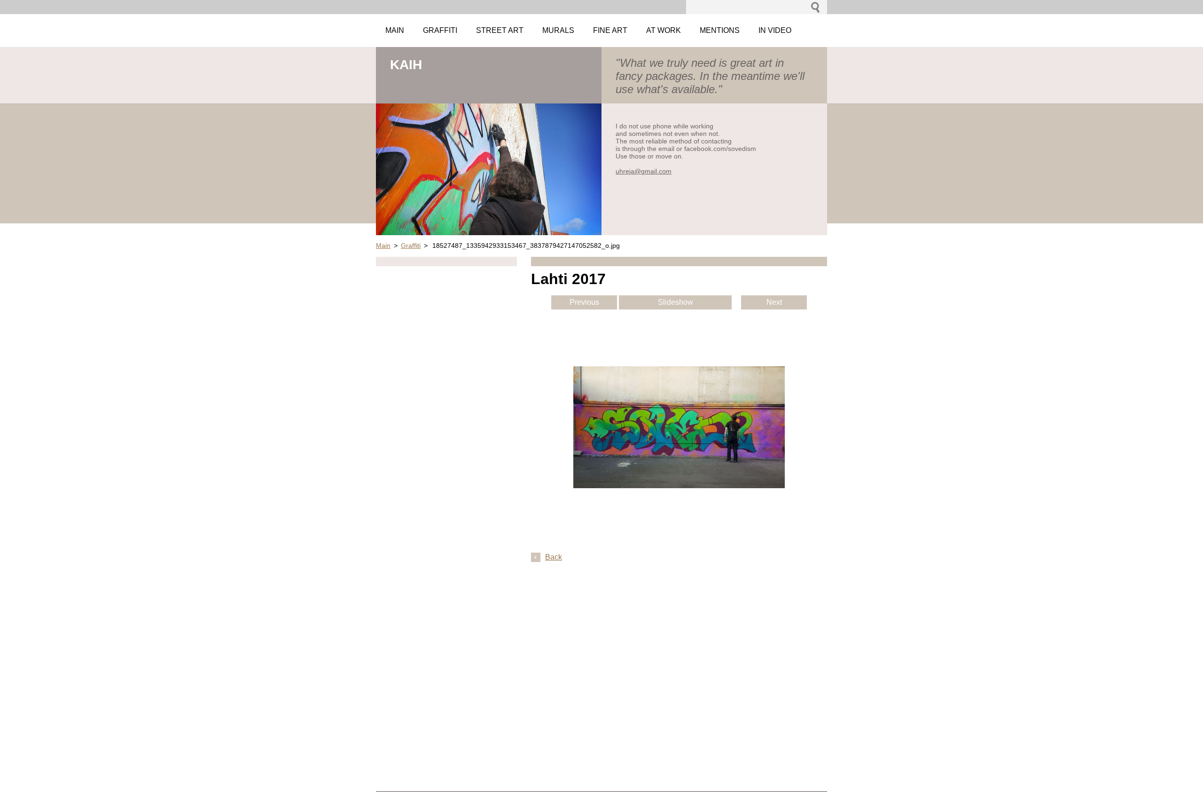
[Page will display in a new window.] (679, 486)
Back (553, 557)
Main (383, 245)
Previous (584, 302)
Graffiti (411, 245)
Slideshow (675, 302)
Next (774, 302)
